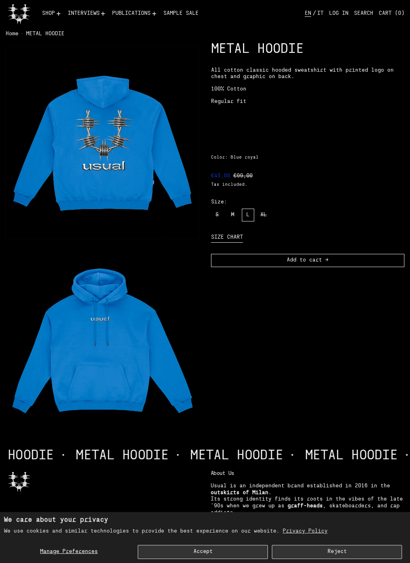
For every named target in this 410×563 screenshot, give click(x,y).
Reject (337, 552)
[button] (363, 14)
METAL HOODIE (45, 34)
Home (12, 34)
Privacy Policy (305, 531)
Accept (203, 552)
